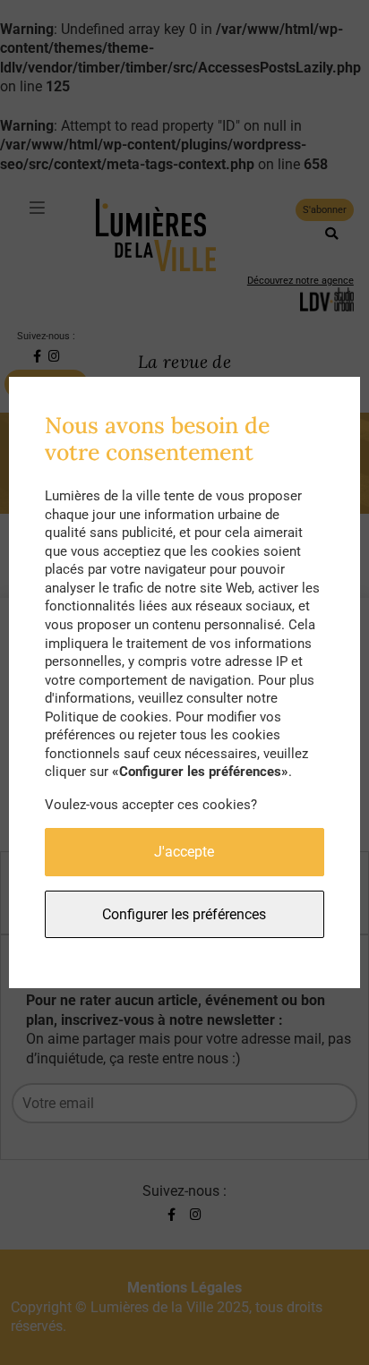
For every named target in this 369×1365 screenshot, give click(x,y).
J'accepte (184, 851)
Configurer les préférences (184, 914)
